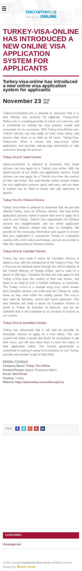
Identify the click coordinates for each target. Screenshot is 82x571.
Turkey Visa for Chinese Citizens (23, 200)
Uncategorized (12, 544)
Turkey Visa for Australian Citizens (25, 322)
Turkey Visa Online (38, 365)
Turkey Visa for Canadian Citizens (24, 251)
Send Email (19, 374)
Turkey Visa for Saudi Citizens (22, 157)
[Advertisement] (41, 485)
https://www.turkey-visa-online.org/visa (39, 382)
